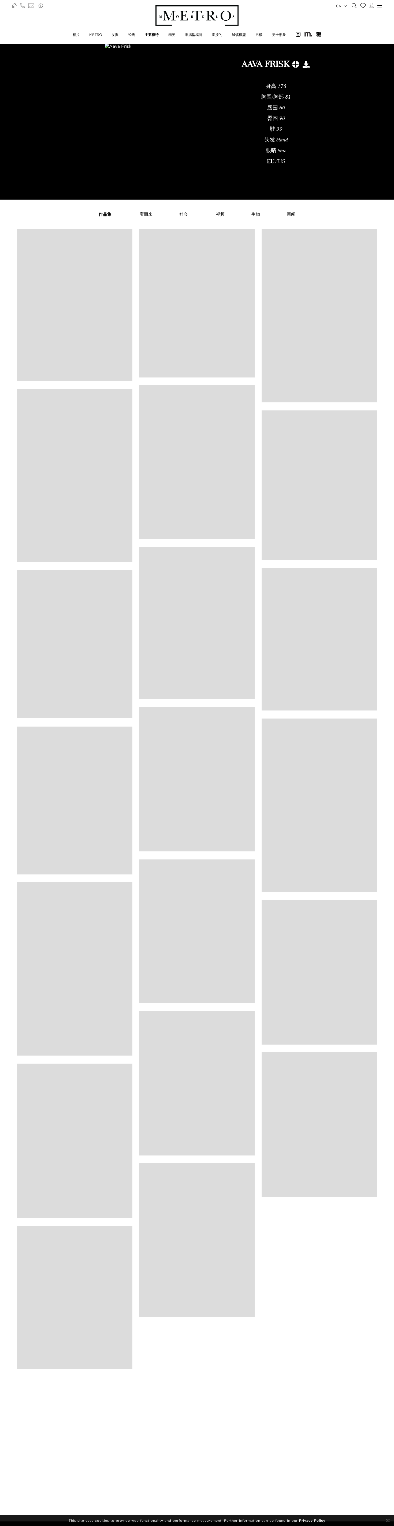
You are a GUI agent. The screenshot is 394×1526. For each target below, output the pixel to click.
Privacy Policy (312, 1520)
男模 (258, 34)
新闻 (291, 214)
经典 (131, 34)
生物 (255, 214)
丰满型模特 (193, 34)
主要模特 (152, 34)
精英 (171, 34)
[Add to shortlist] (295, 65)
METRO (95, 34)
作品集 (105, 214)
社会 (183, 214)
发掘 (114, 34)
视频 (220, 214)
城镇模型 (239, 34)
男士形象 (279, 34)
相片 (76, 34)
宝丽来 (146, 214)
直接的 (217, 34)
